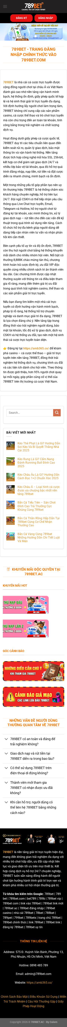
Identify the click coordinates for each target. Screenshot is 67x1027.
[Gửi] (57, 412)
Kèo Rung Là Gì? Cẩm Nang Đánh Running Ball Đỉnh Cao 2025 (36, 462)
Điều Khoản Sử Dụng (44, 996)
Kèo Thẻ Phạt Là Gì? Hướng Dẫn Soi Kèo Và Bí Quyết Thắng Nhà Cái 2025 (38, 447)
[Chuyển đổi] (6, 739)
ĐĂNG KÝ (21, 18)
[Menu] (5, 6)
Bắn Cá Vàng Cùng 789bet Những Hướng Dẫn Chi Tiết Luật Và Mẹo (38, 537)
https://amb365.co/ (39, 982)
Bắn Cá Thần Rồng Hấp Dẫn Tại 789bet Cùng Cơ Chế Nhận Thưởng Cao (38, 521)
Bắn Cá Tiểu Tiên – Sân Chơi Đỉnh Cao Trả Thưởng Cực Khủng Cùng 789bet (36, 506)
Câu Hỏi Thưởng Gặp (41, 1001)
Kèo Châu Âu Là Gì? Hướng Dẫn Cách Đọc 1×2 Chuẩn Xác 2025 (38, 476)
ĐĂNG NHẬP (45, 18)
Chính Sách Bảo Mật (14, 996)
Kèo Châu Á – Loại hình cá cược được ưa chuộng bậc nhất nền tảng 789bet (38, 490)
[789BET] (33, 6)
